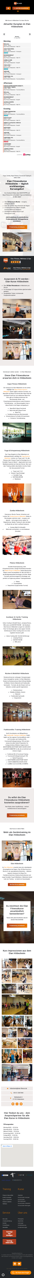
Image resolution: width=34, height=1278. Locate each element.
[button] (17, 11)
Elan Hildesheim (8, 867)
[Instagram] (17, 1104)
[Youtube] (21, 1104)
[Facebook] (13, 1104)
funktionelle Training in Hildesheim (16, 735)
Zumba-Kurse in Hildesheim (18, 516)
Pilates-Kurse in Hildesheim (12, 570)
